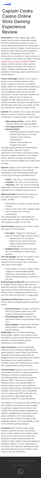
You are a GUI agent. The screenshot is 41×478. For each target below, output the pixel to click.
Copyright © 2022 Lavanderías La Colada (20, 461)
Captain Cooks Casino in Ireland (14, 61)
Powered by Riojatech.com (21, 465)
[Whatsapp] (20, 471)
